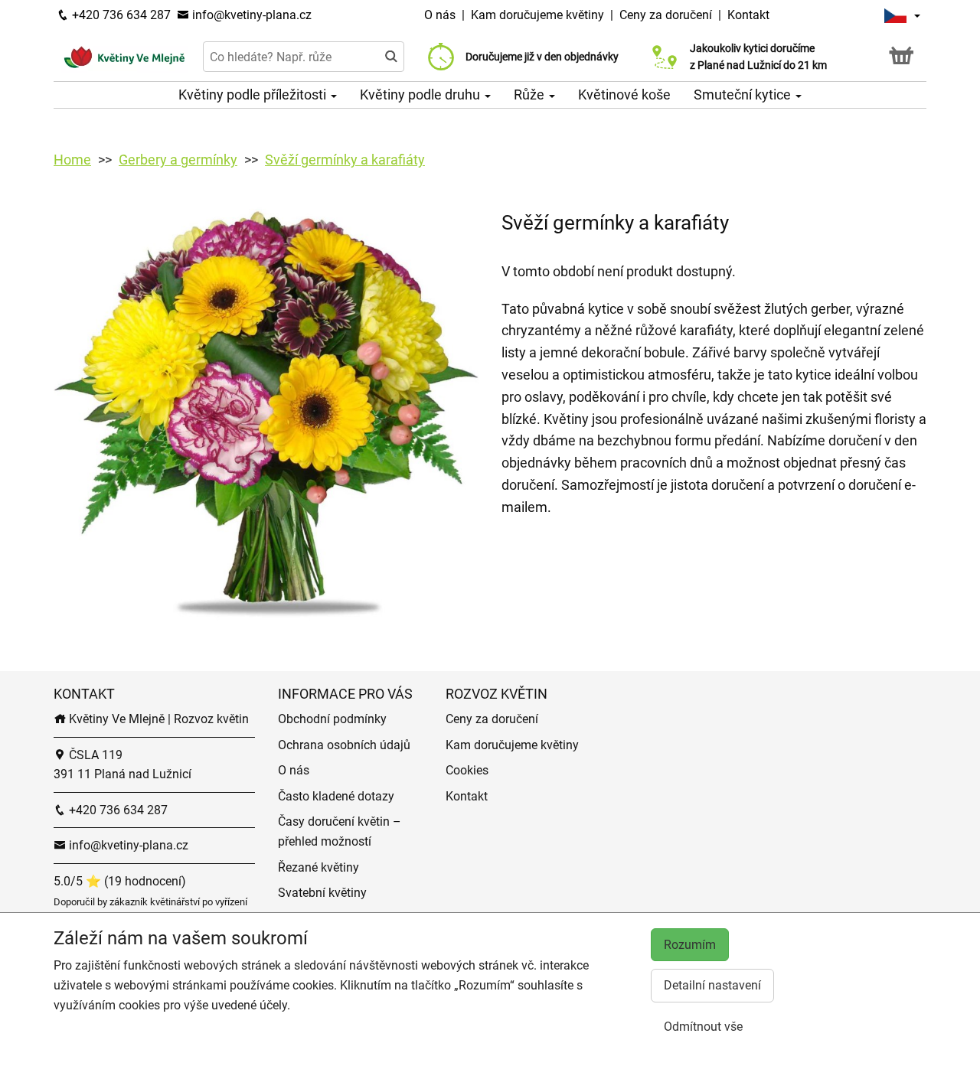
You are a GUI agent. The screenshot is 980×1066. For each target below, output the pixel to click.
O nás (441, 15)
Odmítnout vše (703, 1026)
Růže (530, 94)
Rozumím (690, 944)
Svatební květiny (322, 892)
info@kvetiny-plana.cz (250, 15)
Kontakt (748, 15)
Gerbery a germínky (178, 160)
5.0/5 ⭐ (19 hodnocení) (120, 881)
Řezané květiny (318, 867)
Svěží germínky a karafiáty (345, 160)
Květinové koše (624, 94)
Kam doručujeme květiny (537, 15)
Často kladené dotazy (336, 796)
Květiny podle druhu (421, 94)
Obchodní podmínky (332, 719)
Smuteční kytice (744, 94)
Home (72, 160)
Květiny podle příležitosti (253, 94)
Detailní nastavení (712, 985)
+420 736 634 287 (120, 15)
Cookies (467, 770)
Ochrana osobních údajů (344, 745)
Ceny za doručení (665, 15)
